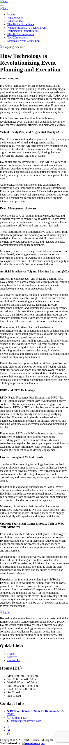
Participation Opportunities (22, 30)
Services (12, 657)
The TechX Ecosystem (20, 34)
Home (11, 14)
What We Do (15, 21)
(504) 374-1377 (19, 717)
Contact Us (13, 660)
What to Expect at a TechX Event (26, 27)
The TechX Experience (20, 24)
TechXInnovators (17, 37)
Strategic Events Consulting (23, 40)
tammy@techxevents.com (25, 720)
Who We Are (15, 17)
